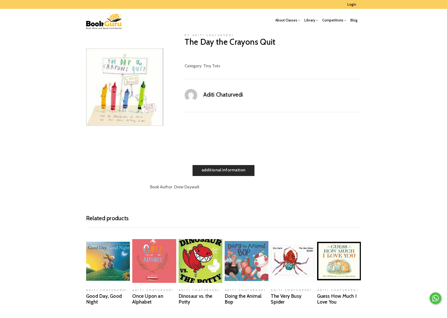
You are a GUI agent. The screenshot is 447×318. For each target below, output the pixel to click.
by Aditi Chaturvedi (209, 35)
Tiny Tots (211, 65)
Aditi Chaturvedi (223, 94)
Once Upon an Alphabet (147, 299)
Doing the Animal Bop (243, 299)
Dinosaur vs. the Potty (195, 299)
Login (351, 4)
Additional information (224, 170)
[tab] (224, 170)
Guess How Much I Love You (337, 299)
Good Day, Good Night (104, 299)
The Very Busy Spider (286, 299)
